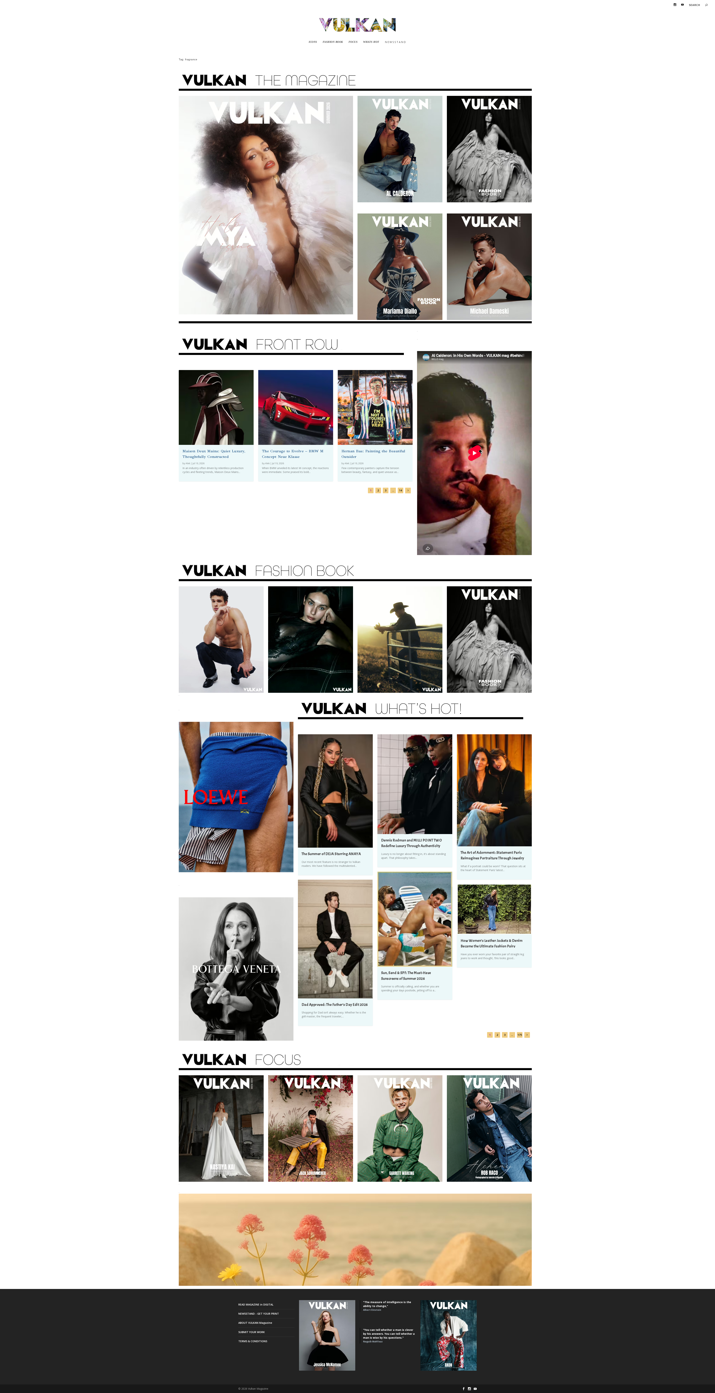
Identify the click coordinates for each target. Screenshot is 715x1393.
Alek (188, 463)
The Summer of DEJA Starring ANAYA (332, 854)
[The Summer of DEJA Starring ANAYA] (335, 791)
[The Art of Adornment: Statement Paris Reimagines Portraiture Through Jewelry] (494, 790)
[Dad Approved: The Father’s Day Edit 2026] (335, 939)
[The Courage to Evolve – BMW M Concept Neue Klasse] (295, 407)
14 (400, 490)
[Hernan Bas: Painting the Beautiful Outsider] (375, 407)
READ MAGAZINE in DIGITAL (255, 1304)
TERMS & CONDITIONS (252, 1341)
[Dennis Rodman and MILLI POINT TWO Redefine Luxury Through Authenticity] (414, 784)
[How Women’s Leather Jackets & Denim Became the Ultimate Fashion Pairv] (494, 909)
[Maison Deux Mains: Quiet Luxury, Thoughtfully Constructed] (216, 407)
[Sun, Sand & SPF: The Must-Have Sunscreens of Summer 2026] (414, 919)
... (393, 490)
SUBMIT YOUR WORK (251, 1332)
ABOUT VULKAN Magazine (255, 1323)
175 (519, 1035)
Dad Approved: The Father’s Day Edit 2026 (335, 1004)
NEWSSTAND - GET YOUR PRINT (258, 1313)
